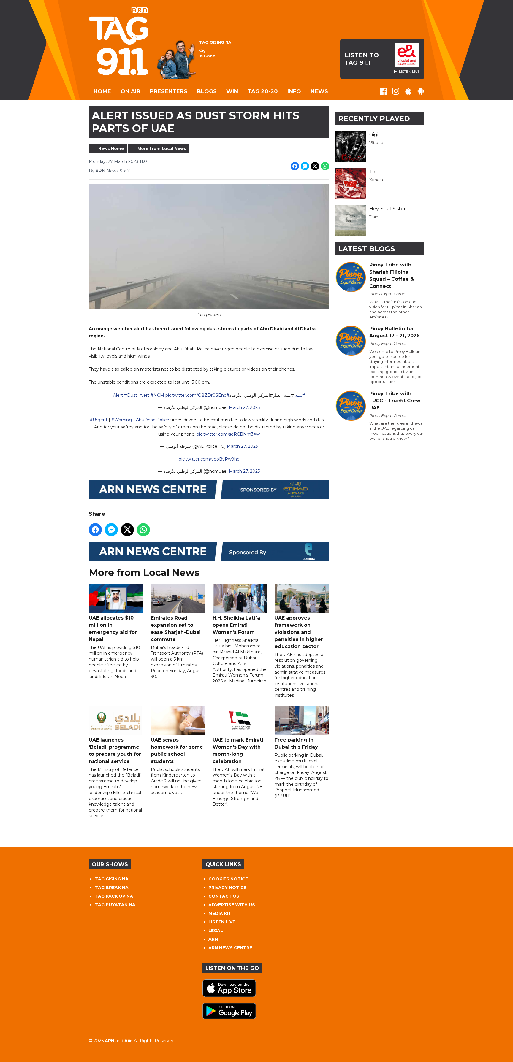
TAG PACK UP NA (114, 896)
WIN (232, 91)
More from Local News (161, 148)
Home (102, 91)
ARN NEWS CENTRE (230, 947)
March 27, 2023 (244, 407)
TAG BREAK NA (112, 887)
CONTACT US (223, 896)
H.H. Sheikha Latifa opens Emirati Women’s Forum (236, 625)
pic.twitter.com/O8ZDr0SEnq (196, 395)
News (319, 91)
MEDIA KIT (220, 913)
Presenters (168, 91)
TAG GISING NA (112, 879)
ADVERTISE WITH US (231, 904)
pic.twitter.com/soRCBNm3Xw (228, 434)
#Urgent (98, 420)
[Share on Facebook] (295, 166)
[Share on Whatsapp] (325, 166)
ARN (213, 939)
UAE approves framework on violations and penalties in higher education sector (299, 632)
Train (373, 216)
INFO (294, 91)
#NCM (157, 395)
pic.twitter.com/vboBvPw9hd (209, 459)
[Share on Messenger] (305, 166)
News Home (111, 148)
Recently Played (374, 118)
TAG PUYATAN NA (115, 904)
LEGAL (215, 930)
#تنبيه (300, 395)
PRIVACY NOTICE (227, 887)
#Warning (121, 420)
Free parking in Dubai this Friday (296, 743)
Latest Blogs (366, 249)
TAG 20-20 (263, 91)
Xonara (376, 179)
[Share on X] (315, 166)
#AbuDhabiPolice (151, 420)
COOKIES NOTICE (228, 879)
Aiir (128, 1040)
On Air (130, 91)
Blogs (207, 91)
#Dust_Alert (136, 395)
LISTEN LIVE (221, 922)
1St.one (376, 142)
